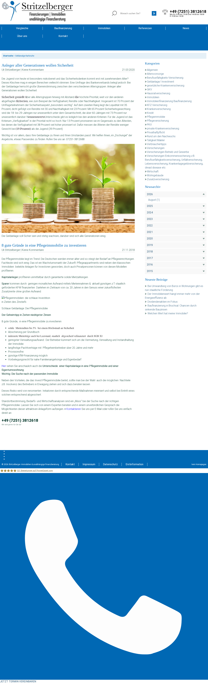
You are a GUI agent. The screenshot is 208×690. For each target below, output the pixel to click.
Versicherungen (155, 148)
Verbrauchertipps (156, 144)
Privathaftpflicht (156, 132)
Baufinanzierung (63, 28)
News (186, 28)
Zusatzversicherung (158, 179)
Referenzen (145, 28)
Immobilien (104, 28)
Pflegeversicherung (158, 120)
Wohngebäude (155, 175)
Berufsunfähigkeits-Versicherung (165, 77)
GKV (149, 89)
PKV (149, 124)
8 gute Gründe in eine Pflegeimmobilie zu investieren (44, 245)
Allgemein (152, 69)
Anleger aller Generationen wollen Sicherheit (37, 65)
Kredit (150, 112)
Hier (4, 366)
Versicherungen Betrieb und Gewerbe (168, 151)
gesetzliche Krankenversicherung (165, 85)
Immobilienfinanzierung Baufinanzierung (169, 101)
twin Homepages (199, 464)
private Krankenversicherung (163, 128)
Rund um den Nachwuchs (161, 136)
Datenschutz (110, 464)
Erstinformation (134, 464)
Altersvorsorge (155, 73)
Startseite (8, 56)
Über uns (22, 36)
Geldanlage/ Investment (160, 81)
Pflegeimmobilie (156, 116)
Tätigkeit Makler (156, 140)
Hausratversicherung (158, 93)
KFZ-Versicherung (157, 105)
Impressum (89, 464)
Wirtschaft (152, 171)
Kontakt (63, 36)
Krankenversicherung (159, 109)
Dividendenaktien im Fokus (163, 301)
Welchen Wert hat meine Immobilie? (168, 313)
